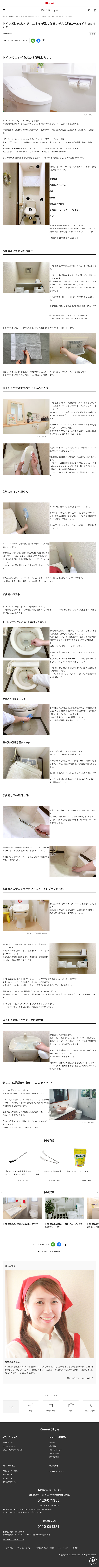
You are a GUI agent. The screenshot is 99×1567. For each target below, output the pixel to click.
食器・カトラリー (56, 1450)
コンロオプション (9, 1446)
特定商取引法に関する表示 (45, 1548)
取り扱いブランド (57, 1471)
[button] (16, 40)
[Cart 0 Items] (94, 10)
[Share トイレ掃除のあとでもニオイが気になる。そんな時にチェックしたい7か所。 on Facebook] (38, 41)
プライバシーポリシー (24, 1548)
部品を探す (54, 1466)
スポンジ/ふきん (8, 1474)
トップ (5, 16)
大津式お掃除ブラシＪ (60, 817)
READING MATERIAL (16, 16)
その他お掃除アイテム (10, 1482)
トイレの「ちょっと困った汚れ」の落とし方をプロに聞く (27, 1007)
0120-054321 (48, 1526)
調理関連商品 (54, 1457)
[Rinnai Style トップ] (49, 10)
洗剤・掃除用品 (9, 1466)
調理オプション (8, 1442)
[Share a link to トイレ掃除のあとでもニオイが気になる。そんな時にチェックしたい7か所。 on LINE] (33, 41)
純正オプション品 (10, 1437)
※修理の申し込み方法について (13, 1539)
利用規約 (9, 1548)
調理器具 (53, 1442)
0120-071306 (48, 1500)
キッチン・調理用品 (58, 1437)
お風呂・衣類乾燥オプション (13, 1450)
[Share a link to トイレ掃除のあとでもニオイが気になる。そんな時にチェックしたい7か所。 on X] (44, 41)
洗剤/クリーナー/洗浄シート (12, 1471)
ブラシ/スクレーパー (10, 1478)
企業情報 (74, 1548)
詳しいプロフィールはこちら (79, 1378)
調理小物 (53, 1446)
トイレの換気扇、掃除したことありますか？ (69, 318)
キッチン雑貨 (54, 1453)
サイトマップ (63, 1548)
